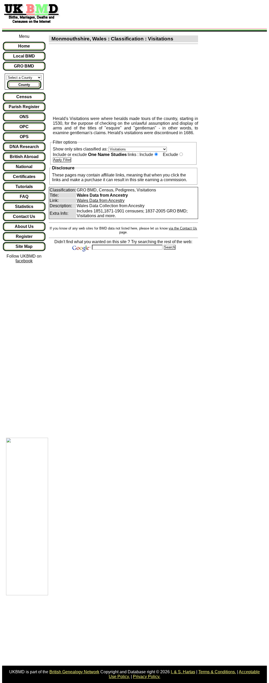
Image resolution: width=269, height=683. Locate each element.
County (24, 85)
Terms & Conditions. (217, 672)
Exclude (170, 154)
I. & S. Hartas (183, 672)
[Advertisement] (158, 14)
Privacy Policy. (146, 676)
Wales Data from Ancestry (101, 200)
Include (146, 154)
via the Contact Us (183, 228)
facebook (24, 261)
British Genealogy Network (74, 672)
